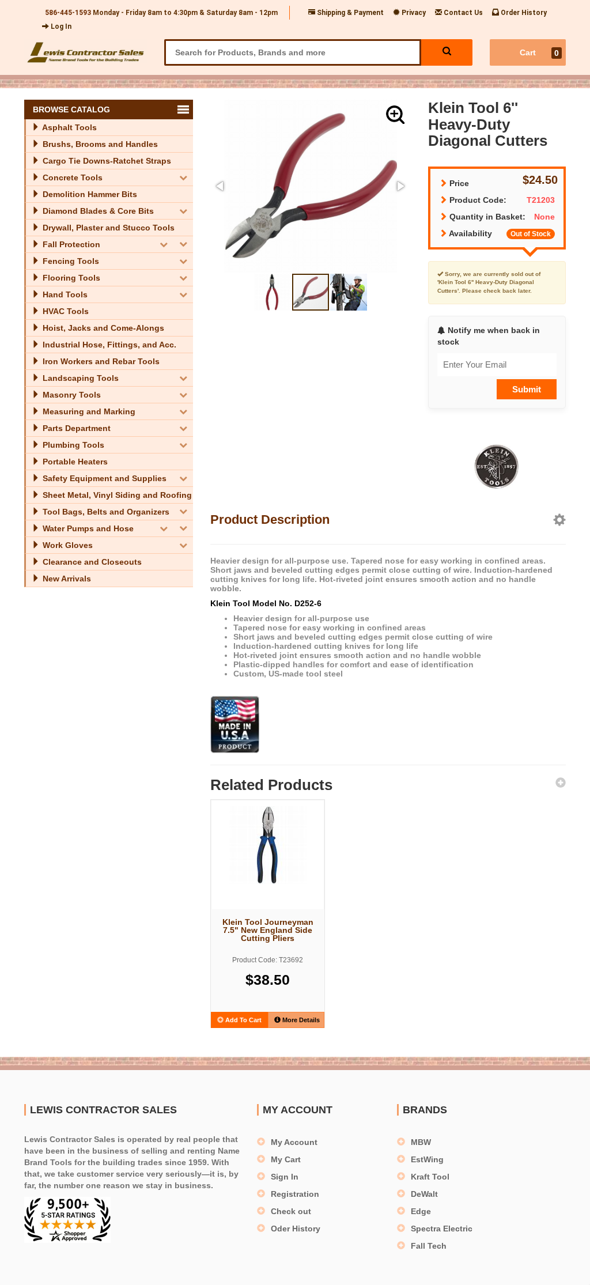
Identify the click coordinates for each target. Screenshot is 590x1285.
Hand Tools (64, 294)
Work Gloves (66, 545)
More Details (300, 1019)
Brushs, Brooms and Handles (99, 144)
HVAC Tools (64, 311)
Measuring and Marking (87, 411)
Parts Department (75, 428)
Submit (526, 389)
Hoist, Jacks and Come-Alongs (102, 327)
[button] (395, 114)
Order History (523, 13)
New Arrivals (65, 578)
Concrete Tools (71, 177)
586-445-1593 (68, 13)
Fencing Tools (69, 261)
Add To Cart (243, 1019)
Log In (60, 26)
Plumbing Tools (72, 444)
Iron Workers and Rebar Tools (100, 361)
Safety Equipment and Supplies (103, 478)
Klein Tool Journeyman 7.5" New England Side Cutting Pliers (267, 930)
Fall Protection (70, 244)
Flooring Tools (70, 277)
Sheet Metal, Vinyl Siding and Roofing (116, 495)
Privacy (413, 13)
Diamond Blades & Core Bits (97, 211)
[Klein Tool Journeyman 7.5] (267, 845)
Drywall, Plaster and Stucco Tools (107, 227)
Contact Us (462, 13)
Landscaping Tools (79, 378)
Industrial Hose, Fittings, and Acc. (108, 344)
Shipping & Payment (349, 13)
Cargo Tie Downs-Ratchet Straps (105, 160)
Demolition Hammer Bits (88, 194)
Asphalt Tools (68, 127)
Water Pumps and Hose (87, 528)
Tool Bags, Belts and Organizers (104, 511)
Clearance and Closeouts (91, 561)
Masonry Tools (70, 394)
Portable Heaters (74, 461)
